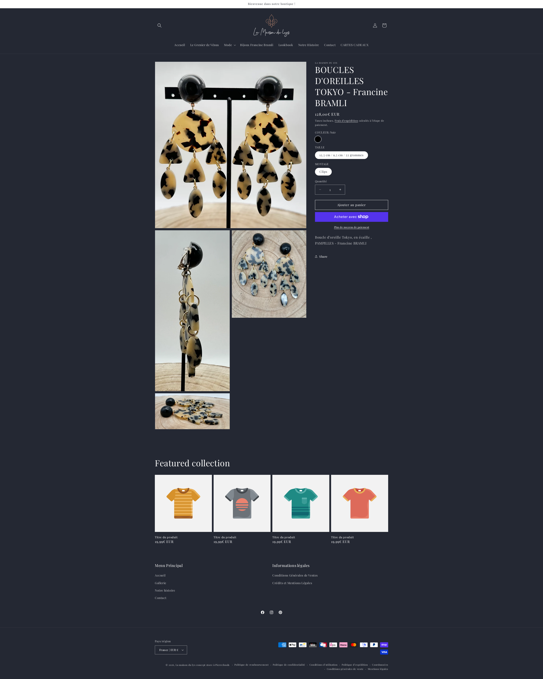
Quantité (321, 181)
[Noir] (318, 139)
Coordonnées (380, 664)
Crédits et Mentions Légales (292, 583)
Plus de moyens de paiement (351, 227)
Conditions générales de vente (345, 669)
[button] (159, 25)
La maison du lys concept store (194, 664)
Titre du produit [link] (166, 537)
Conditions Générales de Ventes (295, 576)
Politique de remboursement (251, 664)
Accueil (160, 576)
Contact (160, 598)
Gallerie (160, 583)
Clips (323, 172)
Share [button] (323, 256)
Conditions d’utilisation (323, 664)
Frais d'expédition (346, 120)
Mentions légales (378, 669)
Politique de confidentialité (289, 664)
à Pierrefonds (221, 664)
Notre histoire (165, 590)
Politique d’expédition (355, 664)
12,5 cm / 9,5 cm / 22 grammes (341, 155)
